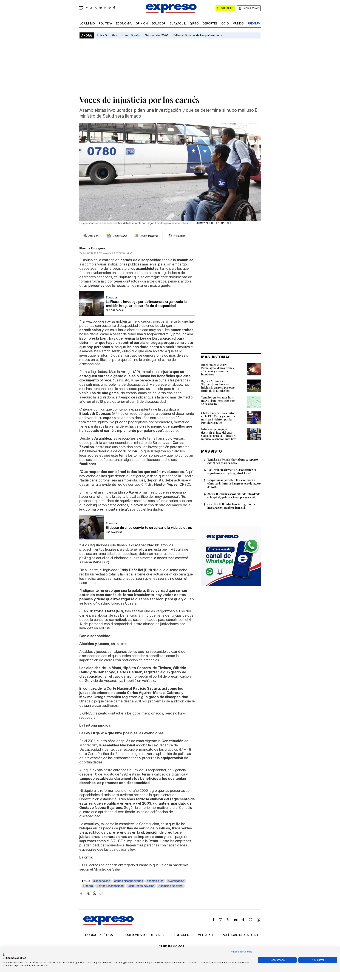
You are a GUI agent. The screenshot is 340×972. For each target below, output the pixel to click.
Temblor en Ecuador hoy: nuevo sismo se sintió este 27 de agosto (218, 400)
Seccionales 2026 (156, 35)
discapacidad (101, 881)
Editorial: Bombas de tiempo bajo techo (198, 35)
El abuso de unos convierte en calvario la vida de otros (149, 528)
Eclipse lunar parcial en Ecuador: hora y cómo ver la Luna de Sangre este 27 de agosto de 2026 (234, 483)
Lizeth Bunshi (131, 35)
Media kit (205, 935)
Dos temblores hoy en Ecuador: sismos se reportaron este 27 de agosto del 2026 (231, 471)
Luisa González (107, 35)
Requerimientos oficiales (143, 935)
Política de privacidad (241, 951)
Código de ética (99, 935)
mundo (238, 23)
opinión (142, 23)
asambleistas (155, 881)
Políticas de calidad (240, 935)
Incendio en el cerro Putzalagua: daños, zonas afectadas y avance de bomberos (217, 369)
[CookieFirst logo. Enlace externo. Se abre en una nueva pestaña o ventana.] (4, 954)
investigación (176, 881)
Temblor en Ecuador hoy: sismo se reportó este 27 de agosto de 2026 (232, 461)
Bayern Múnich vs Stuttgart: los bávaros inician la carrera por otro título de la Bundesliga (218, 385)
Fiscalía (88, 886)
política (105, 23)
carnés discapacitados (128, 881)
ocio (225, 23)
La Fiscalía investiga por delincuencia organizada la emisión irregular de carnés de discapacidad (146, 304)
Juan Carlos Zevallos (141, 886)
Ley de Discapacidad (110, 886)
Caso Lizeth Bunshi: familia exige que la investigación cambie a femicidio (231, 505)
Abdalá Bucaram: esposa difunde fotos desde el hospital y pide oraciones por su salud (233, 495)
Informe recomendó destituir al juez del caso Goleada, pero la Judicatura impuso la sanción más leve (218, 434)
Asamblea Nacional (170, 886)
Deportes (210, 23)
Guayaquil (177, 23)
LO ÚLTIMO (87, 23)
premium (254, 23)
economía (124, 23)
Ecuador (159, 23)
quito (194, 23)
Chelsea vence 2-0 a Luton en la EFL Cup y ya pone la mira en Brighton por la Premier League (218, 417)
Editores (181, 935)
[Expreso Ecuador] (108, 923)
